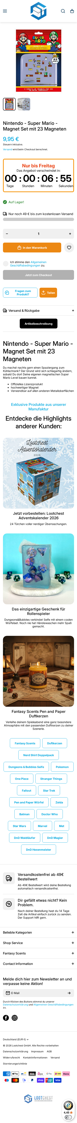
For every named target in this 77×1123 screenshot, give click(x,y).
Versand (7, 149)
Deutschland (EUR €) (14, 1039)
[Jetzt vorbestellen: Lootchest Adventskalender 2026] (38, 473)
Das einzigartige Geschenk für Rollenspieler (38, 611)
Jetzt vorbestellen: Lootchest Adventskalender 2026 (38, 515)
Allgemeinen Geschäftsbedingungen (28, 263)
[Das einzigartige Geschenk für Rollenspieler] (38, 568)
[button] (72, 11)
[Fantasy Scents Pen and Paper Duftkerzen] (38, 671)
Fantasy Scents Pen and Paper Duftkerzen (39, 713)
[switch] (68, 1117)
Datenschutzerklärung (15, 1004)
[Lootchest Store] (38, 11)
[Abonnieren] (69, 993)
